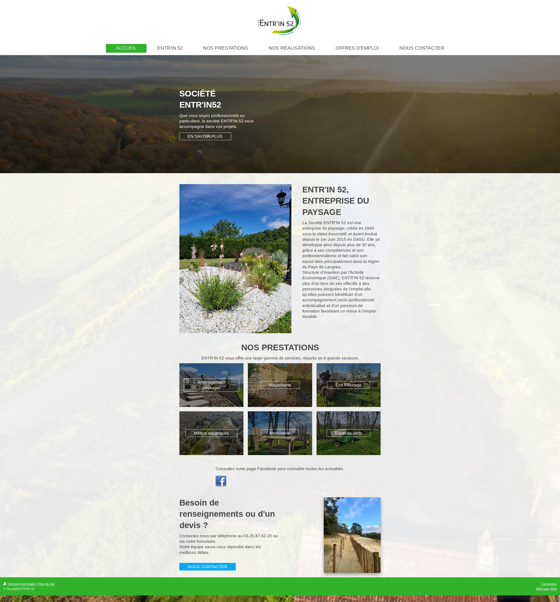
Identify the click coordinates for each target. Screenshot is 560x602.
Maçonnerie (280, 385)
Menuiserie (280, 433)
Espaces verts (348, 433)
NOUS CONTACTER (207, 566)
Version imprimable (21, 584)
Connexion (549, 584)
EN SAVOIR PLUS (205, 136)
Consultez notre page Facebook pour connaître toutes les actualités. (280, 468)
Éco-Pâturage (349, 385)
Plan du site (46, 584)
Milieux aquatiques (211, 433)
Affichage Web (546, 589)
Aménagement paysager (211, 385)
